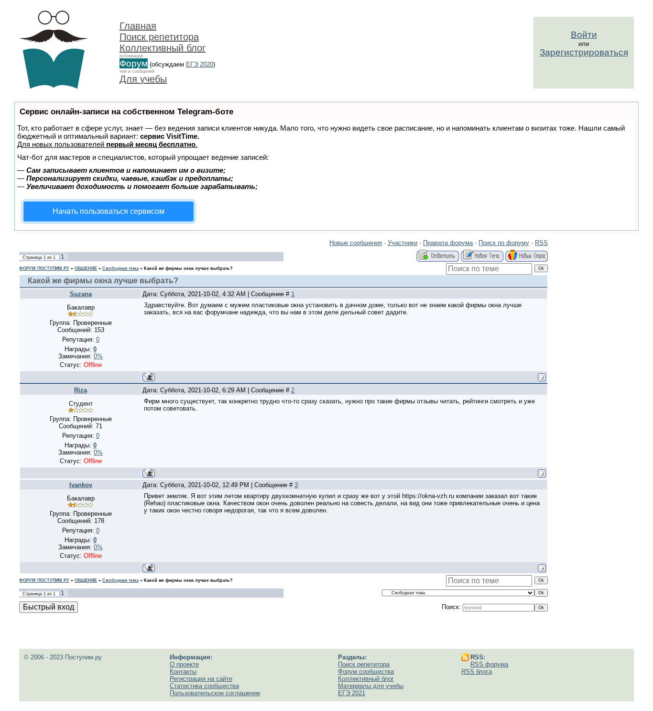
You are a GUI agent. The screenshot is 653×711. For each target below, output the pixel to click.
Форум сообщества (366, 671)
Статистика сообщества (204, 685)
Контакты (183, 671)
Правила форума (448, 242)
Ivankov (80, 485)
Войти (584, 35)
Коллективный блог (163, 48)
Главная (138, 26)
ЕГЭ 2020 (199, 64)
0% (98, 356)
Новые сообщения (355, 242)
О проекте (184, 664)
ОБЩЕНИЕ (86, 268)
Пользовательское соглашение (215, 693)
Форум (134, 63)
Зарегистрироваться (584, 52)
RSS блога (476, 671)
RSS (541, 242)
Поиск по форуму (504, 242)
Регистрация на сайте (201, 678)
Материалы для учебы (370, 685)
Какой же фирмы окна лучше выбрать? (188, 268)
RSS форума (489, 664)
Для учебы (143, 79)
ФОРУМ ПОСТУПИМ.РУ (44, 268)
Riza (80, 390)
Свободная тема (120, 268)
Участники (402, 242)
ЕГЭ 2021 (351, 693)
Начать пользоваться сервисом (108, 211)
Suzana (81, 294)
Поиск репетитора (159, 37)
